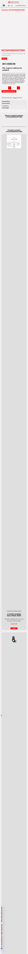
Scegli (14, 628)
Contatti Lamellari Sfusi (14, 611)
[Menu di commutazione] (4, 5)
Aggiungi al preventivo (9, 91)
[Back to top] (25, 857)
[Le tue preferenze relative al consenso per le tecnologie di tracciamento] (1, 715)
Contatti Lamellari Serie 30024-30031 (14, 615)
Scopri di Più (14, 624)
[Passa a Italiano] (11, 6)
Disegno (4, 58)
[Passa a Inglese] (8, 6)
